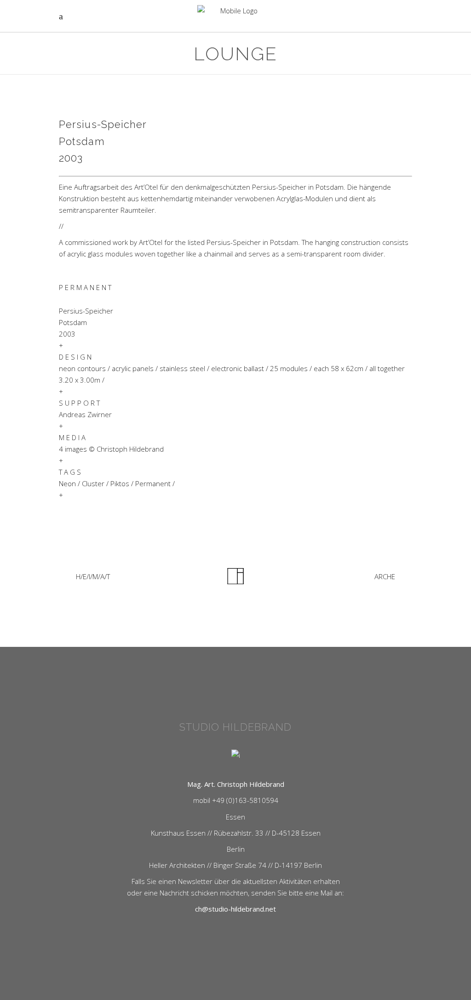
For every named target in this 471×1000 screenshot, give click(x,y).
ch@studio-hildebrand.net (235, 908)
